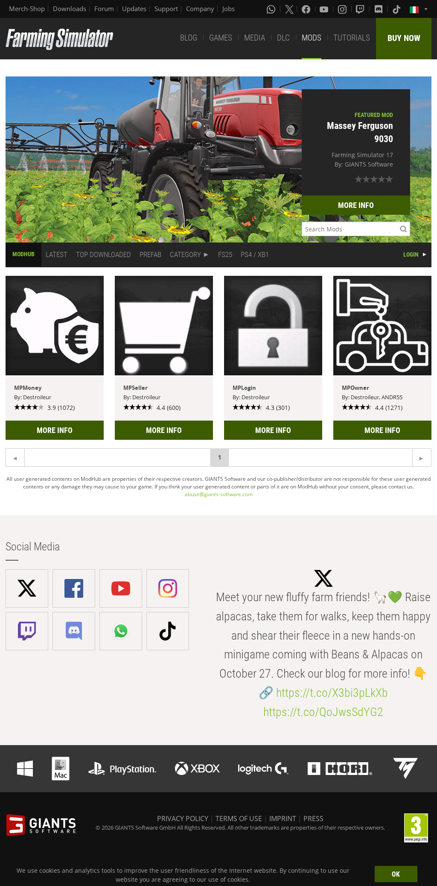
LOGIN (411, 254)
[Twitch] (361, 9)
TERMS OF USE (239, 818)
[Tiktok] (397, 9)
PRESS (313, 818)
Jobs (228, 8)
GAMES (220, 38)
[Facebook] (307, 9)
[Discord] (379, 9)
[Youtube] (325, 9)
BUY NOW (403, 38)
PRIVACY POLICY (182, 818)
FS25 (225, 254)
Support (166, 8)
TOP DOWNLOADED (103, 254)
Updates (134, 8)
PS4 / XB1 (255, 254)
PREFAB (150, 254)
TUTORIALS (351, 38)
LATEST (56, 254)
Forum (104, 8)
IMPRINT (282, 818)
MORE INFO (356, 205)
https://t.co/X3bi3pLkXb (332, 693)
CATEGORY (185, 254)
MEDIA (254, 38)
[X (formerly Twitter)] (289, 9)
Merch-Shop (27, 8)
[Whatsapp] (272, 9)
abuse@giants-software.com (219, 494)
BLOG (188, 38)
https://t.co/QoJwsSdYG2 (323, 712)
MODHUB (23, 254)
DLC (283, 38)
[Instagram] (343, 9)
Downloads (69, 8)
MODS (311, 38)
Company (200, 8)
